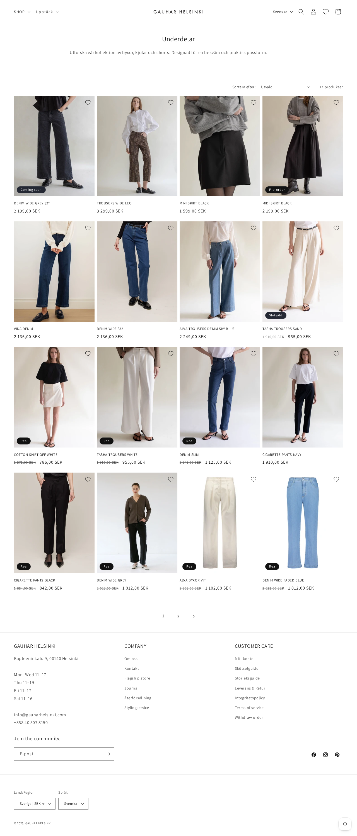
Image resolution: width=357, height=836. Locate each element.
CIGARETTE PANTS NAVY (281, 455)
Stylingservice (136, 707)
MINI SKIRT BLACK (194, 203)
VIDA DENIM (23, 329)
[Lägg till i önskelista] (88, 102)
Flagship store (137, 678)
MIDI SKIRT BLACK (277, 203)
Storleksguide (247, 678)
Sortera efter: (244, 86)
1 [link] (163, 616)
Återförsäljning (137, 697)
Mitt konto (244, 658)
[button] (22, 12)
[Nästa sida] (193, 616)
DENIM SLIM (189, 455)
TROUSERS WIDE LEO (114, 203)
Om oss (131, 658)
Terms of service (249, 707)
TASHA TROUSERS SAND (282, 329)
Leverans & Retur (250, 688)
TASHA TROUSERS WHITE (117, 455)
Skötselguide (246, 668)
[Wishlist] (326, 12)
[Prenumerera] (108, 754)
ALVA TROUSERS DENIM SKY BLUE (207, 329)
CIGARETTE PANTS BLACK (34, 580)
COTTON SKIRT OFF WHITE (35, 455)
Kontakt (131, 668)
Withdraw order (249, 717)
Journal (131, 688)
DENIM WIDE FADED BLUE (283, 580)
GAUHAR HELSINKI (38, 823)
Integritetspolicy (250, 697)
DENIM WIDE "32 (110, 329)
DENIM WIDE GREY (111, 580)
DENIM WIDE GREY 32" (32, 203)
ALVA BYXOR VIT (193, 580)
